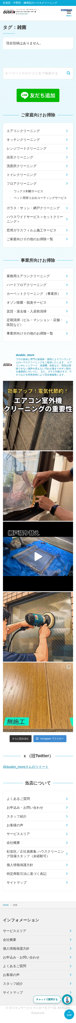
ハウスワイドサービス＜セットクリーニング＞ (35, 219)
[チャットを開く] (67, 999)
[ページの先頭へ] (69, 1014)
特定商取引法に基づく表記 (26, 874)
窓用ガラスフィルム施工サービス (31, 230)
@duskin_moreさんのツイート (26, 767)
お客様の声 (15, 825)
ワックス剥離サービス (28, 191)
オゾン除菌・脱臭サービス (26, 302)
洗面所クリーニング (22, 166)
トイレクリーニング (22, 175)
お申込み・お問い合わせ (25, 807)
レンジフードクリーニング (26, 148)
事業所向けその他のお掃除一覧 (30, 333)
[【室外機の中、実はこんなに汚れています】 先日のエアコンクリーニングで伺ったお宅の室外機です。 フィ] (38, 415)
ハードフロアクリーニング (26, 285)
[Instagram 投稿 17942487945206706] (38, 556)
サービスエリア (18, 834)
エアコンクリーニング (23, 131)
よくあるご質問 (18, 799)
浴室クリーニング (20, 157)
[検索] (68, 73)
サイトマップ (17, 882)
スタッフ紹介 (17, 816)
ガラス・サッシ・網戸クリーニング (33, 208)
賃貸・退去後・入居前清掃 (26, 311)
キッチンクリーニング (23, 140)
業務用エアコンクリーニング (28, 276)
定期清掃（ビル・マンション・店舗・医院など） (35, 322)
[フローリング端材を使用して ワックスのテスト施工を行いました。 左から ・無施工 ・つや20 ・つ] (38, 697)
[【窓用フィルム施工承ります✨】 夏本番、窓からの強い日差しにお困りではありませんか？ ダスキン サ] (38, 486)
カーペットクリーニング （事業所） (34, 294)
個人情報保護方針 (20, 865)
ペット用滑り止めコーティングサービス (40, 197)
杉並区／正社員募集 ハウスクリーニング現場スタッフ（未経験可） (35, 854)
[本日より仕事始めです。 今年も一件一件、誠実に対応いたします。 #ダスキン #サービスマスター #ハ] (38, 627)
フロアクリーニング (22, 183)
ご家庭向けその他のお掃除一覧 (30, 239)
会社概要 (13, 843)
